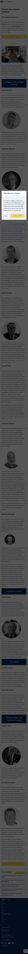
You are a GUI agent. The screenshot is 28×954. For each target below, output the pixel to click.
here (22, 206)
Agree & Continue (17, 215)
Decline (5, 215)
